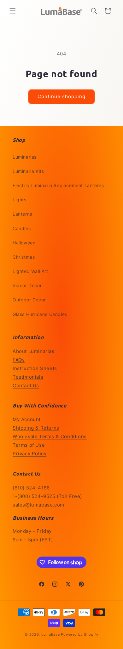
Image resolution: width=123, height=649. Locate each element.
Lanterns (22, 214)
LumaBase (50, 634)
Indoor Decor (27, 285)
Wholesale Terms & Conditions (50, 436)
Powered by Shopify (79, 634)
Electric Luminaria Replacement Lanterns (58, 185)
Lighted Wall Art (30, 271)
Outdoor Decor (29, 299)
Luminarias (25, 157)
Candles (22, 228)
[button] (13, 11)
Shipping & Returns (36, 428)
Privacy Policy (29, 454)
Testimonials (28, 377)
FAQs (19, 360)
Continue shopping (61, 96)
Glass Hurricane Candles (40, 314)
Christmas (24, 257)
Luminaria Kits (28, 171)
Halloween (24, 242)
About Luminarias (34, 351)
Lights (19, 199)
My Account (27, 419)
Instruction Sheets (35, 368)
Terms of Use (29, 445)
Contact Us (26, 385)
